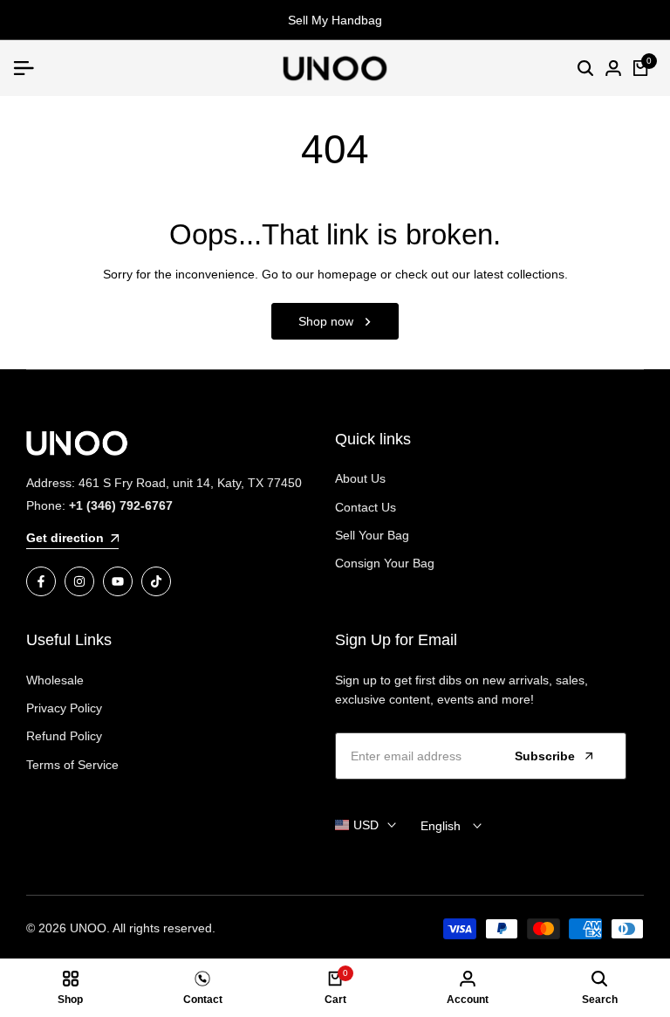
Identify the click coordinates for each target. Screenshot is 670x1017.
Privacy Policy (64, 708)
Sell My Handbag (335, 20)
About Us (360, 478)
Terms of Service (72, 765)
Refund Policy (64, 736)
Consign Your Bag (384, 563)
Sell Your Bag (372, 535)
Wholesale (55, 680)
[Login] (613, 68)
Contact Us (365, 507)
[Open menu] (30, 68)
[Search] (585, 68)
